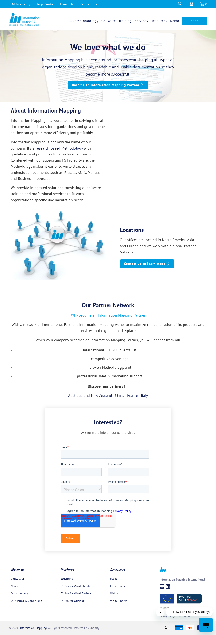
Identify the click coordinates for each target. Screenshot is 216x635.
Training (125, 21)
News (14, 586)
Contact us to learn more (144, 263)
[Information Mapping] (24, 19)
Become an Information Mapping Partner (105, 85)
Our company (19, 593)
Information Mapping (33, 628)
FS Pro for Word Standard (77, 586)
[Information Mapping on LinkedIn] (168, 586)
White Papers (118, 601)
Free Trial (67, 4)
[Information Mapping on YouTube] (162, 586)
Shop (194, 21)
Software (108, 21)
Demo (174, 21)
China (119, 395)
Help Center (45, 4)
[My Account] (191, 5)
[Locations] (58, 245)
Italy (144, 395)
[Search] (180, 5)
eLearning (67, 579)
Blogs (113, 579)
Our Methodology (84, 21)
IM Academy (20, 4)
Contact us (88, 4)
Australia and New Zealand (90, 395)
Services (141, 21)
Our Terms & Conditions (26, 601)
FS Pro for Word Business (77, 593)
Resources (159, 21)
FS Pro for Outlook (73, 601)
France (132, 395)
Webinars (116, 593)
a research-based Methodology (58, 148)
